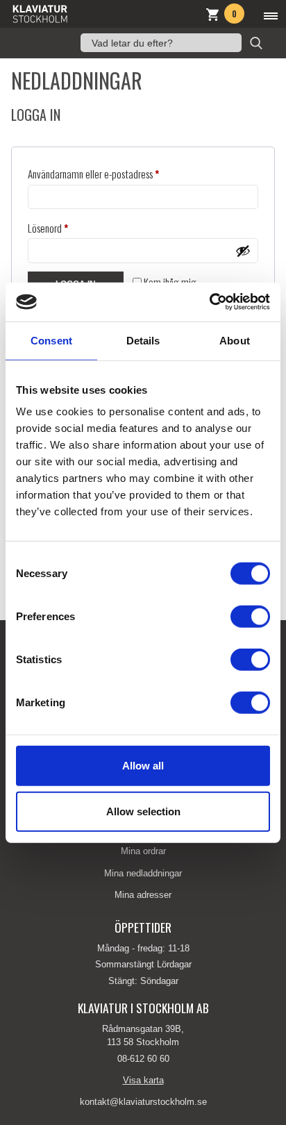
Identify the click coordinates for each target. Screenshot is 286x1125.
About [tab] (234, 340)
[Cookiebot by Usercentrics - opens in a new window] (209, 302)
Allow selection (143, 811)
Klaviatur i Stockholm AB (73, 13)
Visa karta (143, 1080)
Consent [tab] (51, 340)
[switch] (250, 617)
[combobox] (161, 42)
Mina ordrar (143, 851)
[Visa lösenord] (243, 250)
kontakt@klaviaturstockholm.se (143, 1102)
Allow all (143, 766)
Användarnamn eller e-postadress (118, 173)
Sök (256, 42)
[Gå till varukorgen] (212, 16)
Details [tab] (143, 340)
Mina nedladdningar (143, 873)
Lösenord (72, 227)
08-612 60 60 (143, 1058)
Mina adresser (143, 895)
